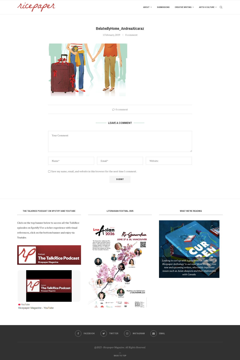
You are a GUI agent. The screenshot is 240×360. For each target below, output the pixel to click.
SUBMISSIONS (163, 7)
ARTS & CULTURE (206, 7)
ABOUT (146, 7)
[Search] (221, 7)
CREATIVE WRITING (183, 7)
